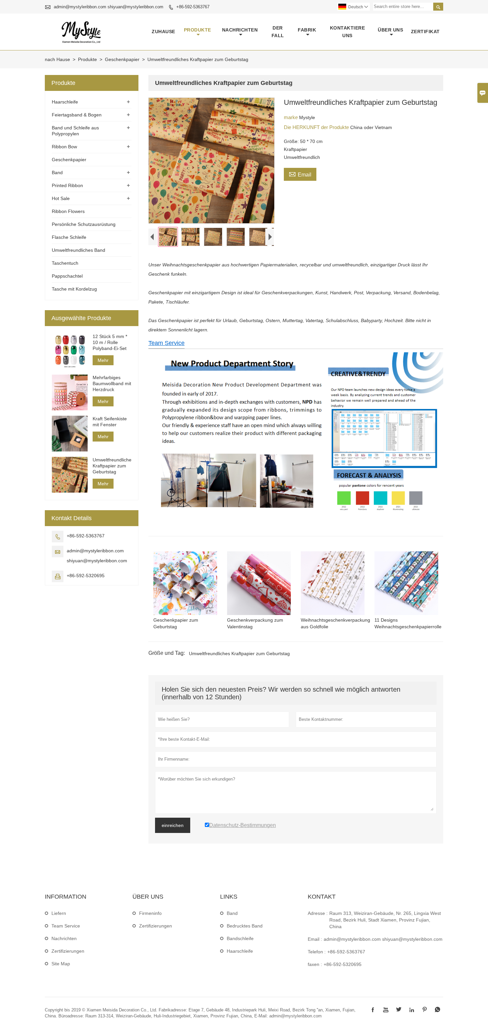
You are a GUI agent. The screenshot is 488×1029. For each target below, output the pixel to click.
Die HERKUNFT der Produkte (317, 127)
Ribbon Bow (64, 146)
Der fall (278, 31)
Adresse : (318, 913)
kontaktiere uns (347, 31)
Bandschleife (240, 938)
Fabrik (307, 30)
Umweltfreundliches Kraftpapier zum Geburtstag (239, 653)
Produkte (197, 30)
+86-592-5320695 (86, 575)
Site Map (60, 963)
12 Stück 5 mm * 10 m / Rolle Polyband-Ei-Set (110, 342)
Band (57, 172)
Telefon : (317, 951)
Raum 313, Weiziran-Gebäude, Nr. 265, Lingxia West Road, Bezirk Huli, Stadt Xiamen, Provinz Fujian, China (385, 920)
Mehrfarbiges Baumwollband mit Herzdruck (112, 383)
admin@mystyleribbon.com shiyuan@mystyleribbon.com (108, 6)
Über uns (390, 30)
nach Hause (57, 59)
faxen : (315, 964)
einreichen (173, 825)
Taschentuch (65, 263)
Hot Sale (61, 198)
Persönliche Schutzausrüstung (84, 224)
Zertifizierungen (67, 951)
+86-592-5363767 (192, 6)
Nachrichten (240, 30)
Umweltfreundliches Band (78, 250)
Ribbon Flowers (68, 211)
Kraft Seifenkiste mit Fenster (110, 421)
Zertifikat (425, 31)
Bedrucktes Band (245, 925)
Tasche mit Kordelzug (74, 289)
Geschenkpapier (122, 59)
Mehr (103, 360)
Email (300, 173)
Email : (315, 939)
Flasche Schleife (69, 237)
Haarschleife (65, 101)
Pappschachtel (67, 276)
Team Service (166, 343)
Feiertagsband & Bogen (77, 114)
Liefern (58, 913)
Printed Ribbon (67, 185)
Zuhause (163, 31)
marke (291, 117)
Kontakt (322, 896)
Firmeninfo (150, 913)
